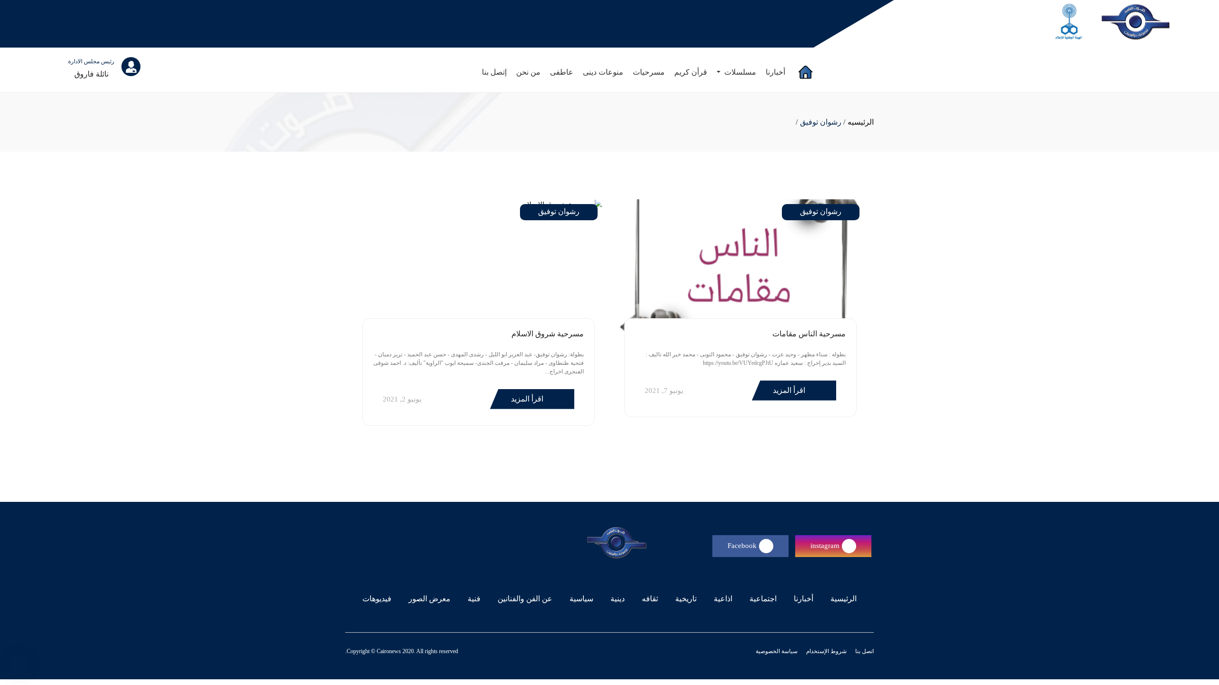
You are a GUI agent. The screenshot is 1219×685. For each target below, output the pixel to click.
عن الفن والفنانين (525, 599)
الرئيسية (842, 598)
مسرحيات (649, 72)
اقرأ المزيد (790, 390)
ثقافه (650, 599)
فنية (474, 599)
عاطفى (561, 72)
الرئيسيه (861, 122)
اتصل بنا (864, 651)
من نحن (528, 72)
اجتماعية (763, 599)
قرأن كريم (690, 72)
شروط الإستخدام (826, 651)
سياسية (581, 599)
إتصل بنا (494, 72)
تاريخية (686, 599)
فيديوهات (376, 599)
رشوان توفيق (820, 122)
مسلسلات (739, 72)
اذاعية (723, 599)
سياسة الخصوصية (777, 651)
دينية (617, 599)
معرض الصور (429, 599)
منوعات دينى (603, 72)
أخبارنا (775, 72)
